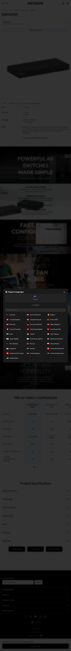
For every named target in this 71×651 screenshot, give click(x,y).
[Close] (64, 292)
